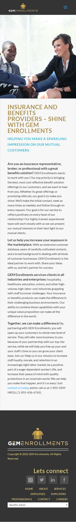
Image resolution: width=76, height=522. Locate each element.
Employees (38, 493)
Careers (62, 499)
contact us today (18, 387)
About (43, 488)
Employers (58, 493)
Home (29, 488)
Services (60, 488)
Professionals (22, 499)
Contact (44, 499)
